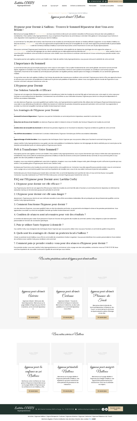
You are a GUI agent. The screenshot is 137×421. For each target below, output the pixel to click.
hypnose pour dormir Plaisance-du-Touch (102, 295)
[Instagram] (106, 1)
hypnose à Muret (40, 34)
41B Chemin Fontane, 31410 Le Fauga (49, 409)
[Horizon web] (90, 419)
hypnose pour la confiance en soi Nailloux (33, 371)
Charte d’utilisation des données (63, 419)
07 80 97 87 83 (69, 409)
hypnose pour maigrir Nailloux (102, 369)
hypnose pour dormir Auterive (33, 293)
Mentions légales (47, 419)
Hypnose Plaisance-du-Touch (102, 416)
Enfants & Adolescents (78, 6)
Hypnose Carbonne (85, 416)
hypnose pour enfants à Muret (96, 51)
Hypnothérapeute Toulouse (56, 416)
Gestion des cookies (81, 419)
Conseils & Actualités (107, 6)
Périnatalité (92, 6)
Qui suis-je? (54, 6)
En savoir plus (33, 317)
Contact (120, 6)
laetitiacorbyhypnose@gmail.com (88, 409)
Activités (30, 416)
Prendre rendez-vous (115, 1)
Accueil (44, 6)
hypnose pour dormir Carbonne (67, 293)
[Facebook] (103, 1)
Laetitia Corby (30, 44)
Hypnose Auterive (71, 416)
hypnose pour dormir (23, 46)
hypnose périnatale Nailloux (68, 369)
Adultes (64, 6)
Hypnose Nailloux (40, 416)
